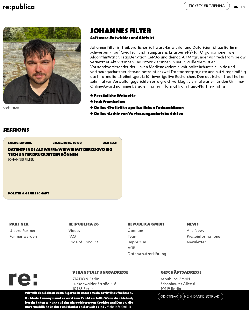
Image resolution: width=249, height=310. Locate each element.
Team (132, 236)
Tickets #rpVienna (207, 5)
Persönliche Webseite (115, 95)
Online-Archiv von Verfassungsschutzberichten (138, 113)
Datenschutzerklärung (147, 253)
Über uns (135, 230)
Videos (74, 230)
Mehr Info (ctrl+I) (118, 307)
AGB (131, 248)
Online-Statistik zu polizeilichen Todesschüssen (139, 107)
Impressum (137, 242)
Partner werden (23, 236)
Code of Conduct (83, 242)
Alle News (195, 230)
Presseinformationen (204, 236)
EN (243, 7)
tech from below (109, 101)
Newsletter (196, 242)
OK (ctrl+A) (169, 296)
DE (236, 7)
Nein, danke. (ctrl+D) (202, 296)
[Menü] (41, 7)
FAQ (72, 236)
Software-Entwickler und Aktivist (122, 38)
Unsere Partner (22, 230)
